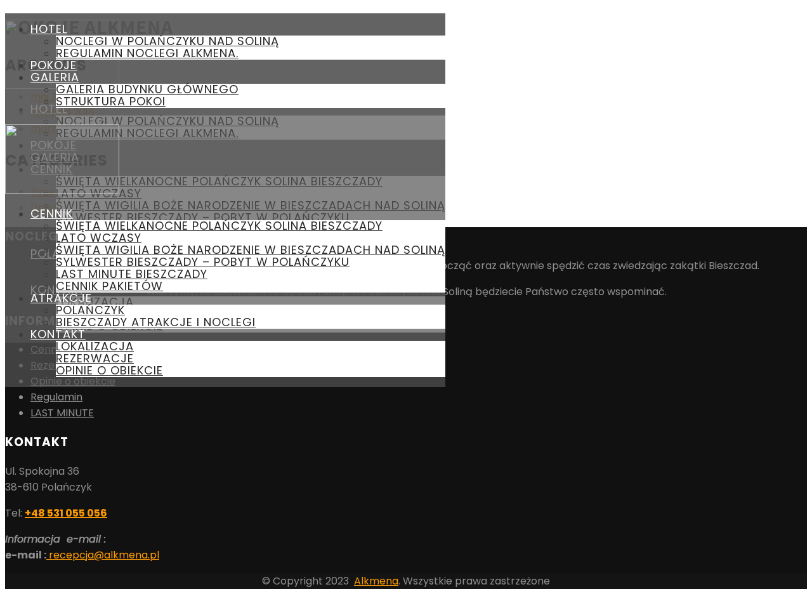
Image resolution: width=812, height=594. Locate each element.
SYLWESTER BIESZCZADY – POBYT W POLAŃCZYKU (203, 262)
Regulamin (56, 397)
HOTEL (48, 29)
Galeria (54, 77)
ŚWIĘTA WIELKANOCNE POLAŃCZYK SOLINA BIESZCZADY (219, 226)
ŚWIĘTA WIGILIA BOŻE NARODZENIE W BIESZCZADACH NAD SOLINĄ (250, 250)
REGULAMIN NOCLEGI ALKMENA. (147, 53)
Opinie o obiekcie (109, 370)
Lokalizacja (95, 346)
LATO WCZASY (98, 238)
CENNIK (51, 213)
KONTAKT (58, 334)
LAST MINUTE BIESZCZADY (131, 274)
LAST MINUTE (62, 413)
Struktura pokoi (111, 101)
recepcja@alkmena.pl (102, 555)
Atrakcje (61, 298)
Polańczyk (90, 310)
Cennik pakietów (109, 286)
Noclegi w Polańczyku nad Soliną (167, 41)
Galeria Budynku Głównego (147, 89)
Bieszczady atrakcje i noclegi (156, 322)
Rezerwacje (95, 358)
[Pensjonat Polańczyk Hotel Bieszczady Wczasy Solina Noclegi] (62, 190)
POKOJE (53, 65)
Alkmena (376, 581)
